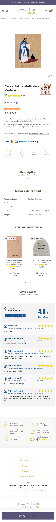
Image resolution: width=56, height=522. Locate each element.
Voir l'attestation (15, 315)
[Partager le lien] (49, 75)
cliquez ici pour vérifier (27, 488)
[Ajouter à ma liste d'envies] (53, 75)
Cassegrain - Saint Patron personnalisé (41, 261)
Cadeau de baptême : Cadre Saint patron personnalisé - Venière (14, 262)
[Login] (46, 10)
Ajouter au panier (30, 516)
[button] (25, 282)
